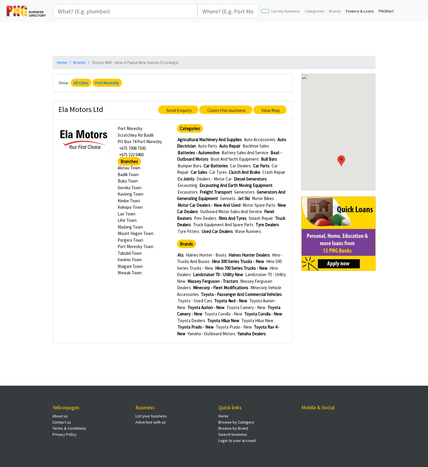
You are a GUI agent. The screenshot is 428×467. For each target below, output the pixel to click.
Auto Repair (229, 146)
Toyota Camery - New (246, 307)
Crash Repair (273, 172)
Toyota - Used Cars (195, 300)
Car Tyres (218, 172)
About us (60, 416)
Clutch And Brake (244, 172)
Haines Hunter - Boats (206, 255)
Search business (232, 434)
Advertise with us (150, 422)
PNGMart (386, 11)
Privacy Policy (64, 434)
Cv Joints (186, 179)
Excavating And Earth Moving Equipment (236, 185)
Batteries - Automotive (199, 152)
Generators (244, 192)
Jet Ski (244, 198)
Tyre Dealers (267, 224)
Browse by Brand (233, 428)
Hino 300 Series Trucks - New (238, 261)
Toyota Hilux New (223, 320)
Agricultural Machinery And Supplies (210, 139)
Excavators (188, 192)
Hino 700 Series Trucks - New (241, 268)
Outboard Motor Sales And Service (231, 211)
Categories (314, 11)
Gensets (228, 198)
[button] (341, 160)
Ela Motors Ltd (81, 109)
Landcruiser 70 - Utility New (218, 274)
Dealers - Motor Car (214, 179)
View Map (270, 110)
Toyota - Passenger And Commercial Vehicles (241, 294)
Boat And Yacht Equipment (235, 159)
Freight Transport (216, 192)
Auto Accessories (259, 139)
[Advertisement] (214, 38)
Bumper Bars (189, 165)
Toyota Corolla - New (223, 314)
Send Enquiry (179, 110)
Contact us (61, 422)
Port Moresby (107, 82)
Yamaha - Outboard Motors (212, 333)
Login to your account (237, 440)
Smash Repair (261, 218)
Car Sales (199, 172)
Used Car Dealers (217, 231)
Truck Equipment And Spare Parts (223, 224)
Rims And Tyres (233, 218)
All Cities (81, 82)
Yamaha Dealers (252, 333)
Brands (335, 11)
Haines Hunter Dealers (249, 255)
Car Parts (261, 165)
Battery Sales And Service (245, 152)
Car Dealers (240, 165)
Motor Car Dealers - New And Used (209, 205)
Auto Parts (207, 146)
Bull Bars (269, 159)
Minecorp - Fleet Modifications (220, 287)
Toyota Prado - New (196, 327)
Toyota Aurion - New (206, 307)
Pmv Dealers (205, 218)
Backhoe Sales (256, 146)
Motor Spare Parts (259, 205)
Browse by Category (236, 422)
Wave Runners (248, 231)
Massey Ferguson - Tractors (213, 281)
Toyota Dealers (191, 320)
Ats (181, 255)
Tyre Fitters (188, 231)
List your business (151, 416)
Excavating (187, 185)
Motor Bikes (263, 198)
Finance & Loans (360, 11)
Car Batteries (216, 165)
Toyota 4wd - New (230, 300)
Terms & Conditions (69, 428)
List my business (285, 11)
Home (62, 62)
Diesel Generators (250, 179)
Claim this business (226, 110)
